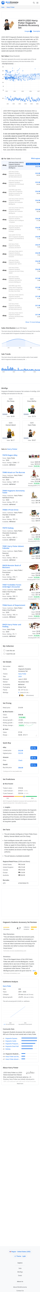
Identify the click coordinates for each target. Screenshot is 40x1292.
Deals (20, 1275)
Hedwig (7, 1049)
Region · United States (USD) (21, 1252)
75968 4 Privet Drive (10, 510)
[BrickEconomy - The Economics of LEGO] (9, 2)
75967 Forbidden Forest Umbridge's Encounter (11, 586)
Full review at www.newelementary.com (14, 951)
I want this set (10, 654)
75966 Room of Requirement (13, 605)
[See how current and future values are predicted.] (36, 735)
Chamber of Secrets (8, 515)
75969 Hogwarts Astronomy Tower (13, 492)
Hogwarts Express (11, 1038)
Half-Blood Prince (8, 477)
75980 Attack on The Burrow (13, 472)
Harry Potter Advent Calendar (15, 1059)
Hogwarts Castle (10, 1041)
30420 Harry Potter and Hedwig (11, 625)
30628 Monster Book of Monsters (11, 566)
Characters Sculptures (9, 533)
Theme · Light (21, 1256)
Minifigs (20, 1272)
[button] (15, 63)
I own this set (10, 651)
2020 (7, 460)
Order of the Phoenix (9, 592)
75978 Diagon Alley (9, 455)
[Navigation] (35, 2)
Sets (2, 7)
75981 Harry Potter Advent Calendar (13, 547)
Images (27, 31)
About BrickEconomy (20, 1287)
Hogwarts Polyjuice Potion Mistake (16, 1044)
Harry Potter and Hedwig (14, 1056)
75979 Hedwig (7, 528)
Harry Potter (10, 7)
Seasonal (5, 553)
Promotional (6, 572)
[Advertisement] (21, 14)
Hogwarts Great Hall (12, 1046)
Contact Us (20, 1291)
